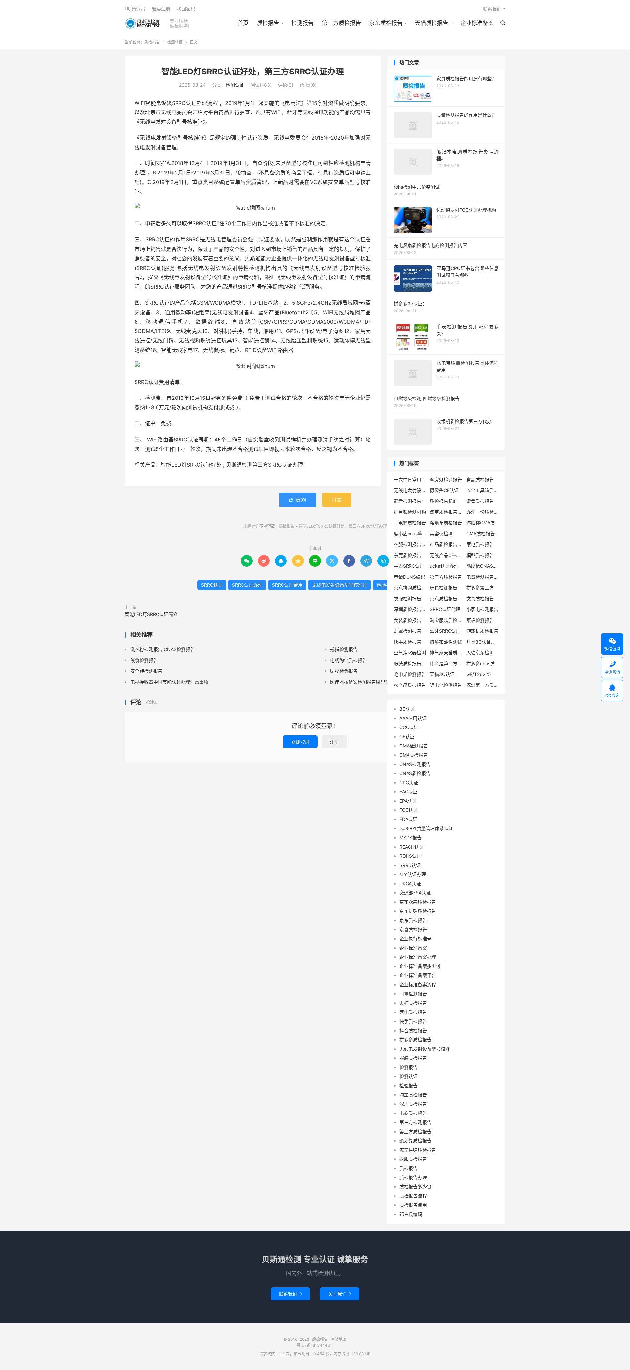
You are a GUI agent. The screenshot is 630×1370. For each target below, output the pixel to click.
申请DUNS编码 (409, 577)
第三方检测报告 (415, 1122)
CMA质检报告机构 (482, 533)
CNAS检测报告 (414, 764)
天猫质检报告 (431, 23)
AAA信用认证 (413, 718)
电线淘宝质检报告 (348, 660)
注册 (334, 742)
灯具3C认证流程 (482, 641)
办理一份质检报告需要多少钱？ (482, 512)
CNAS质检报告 (414, 773)
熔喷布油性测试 (446, 641)
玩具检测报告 (443, 587)
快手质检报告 (407, 641)
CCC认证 (408, 727)
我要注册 (161, 8)
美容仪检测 (441, 533)
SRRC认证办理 (247, 585)
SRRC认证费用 (287, 585)
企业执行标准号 (415, 938)
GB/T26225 (478, 674)
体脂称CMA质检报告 (482, 522)
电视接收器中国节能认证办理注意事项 (169, 682)
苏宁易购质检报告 (417, 1150)
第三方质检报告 (341, 23)
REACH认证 (411, 846)
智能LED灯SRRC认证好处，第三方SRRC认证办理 (252, 71)
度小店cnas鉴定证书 (410, 533)
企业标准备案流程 (417, 984)
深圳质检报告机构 (410, 609)
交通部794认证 (415, 892)
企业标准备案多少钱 (420, 966)
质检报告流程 (413, 1195)
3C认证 (407, 709)
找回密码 (186, 8)
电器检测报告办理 (482, 577)
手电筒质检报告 (410, 522)
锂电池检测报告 (446, 685)
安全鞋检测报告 (146, 671)
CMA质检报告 (413, 755)
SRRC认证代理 (445, 609)
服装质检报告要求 (410, 663)
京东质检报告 (386, 23)
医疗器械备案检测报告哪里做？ (362, 682)
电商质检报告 (413, 1113)
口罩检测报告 (413, 993)
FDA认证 (408, 819)
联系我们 (492, 8)
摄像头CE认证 (444, 490)
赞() (308, 85)
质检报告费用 (413, 1205)
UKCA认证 (410, 883)
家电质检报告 (480, 544)
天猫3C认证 (442, 674)
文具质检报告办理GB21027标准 (482, 598)
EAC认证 (408, 791)
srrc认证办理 (412, 874)
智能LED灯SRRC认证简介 (151, 614)
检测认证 (175, 42)
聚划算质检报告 (415, 1140)
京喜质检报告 (413, 929)
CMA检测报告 (413, 745)
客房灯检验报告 (446, 479)
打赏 (336, 499)
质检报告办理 (413, 1177)
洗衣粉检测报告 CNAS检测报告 (162, 649)
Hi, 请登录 (135, 8)
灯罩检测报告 (407, 631)
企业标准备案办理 (417, 957)
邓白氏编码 (410, 1214)
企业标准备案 (477, 23)
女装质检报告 (407, 620)
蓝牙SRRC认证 (445, 631)
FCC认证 (408, 810)
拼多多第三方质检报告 (482, 587)
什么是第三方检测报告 (446, 663)
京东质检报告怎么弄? (446, 598)
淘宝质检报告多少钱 (446, 512)
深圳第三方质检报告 (482, 685)
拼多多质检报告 (415, 1039)
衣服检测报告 (407, 598)
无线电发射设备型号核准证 (339, 585)
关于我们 (339, 1294)
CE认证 (406, 736)
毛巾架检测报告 (410, 674)
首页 (243, 23)
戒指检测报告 (344, 649)
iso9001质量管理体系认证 (426, 828)
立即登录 (300, 742)
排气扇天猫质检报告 (446, 652)
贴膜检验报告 (344, 671)
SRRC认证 (211, 585)
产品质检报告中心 (446, 544)
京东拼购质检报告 (410, 587)
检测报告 (302, 23)
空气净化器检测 (410, 652)
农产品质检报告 (410, 685)
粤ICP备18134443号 (315, 1345)
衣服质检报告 (413, 1159)
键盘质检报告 (480, 501)
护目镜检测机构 (410, 512)
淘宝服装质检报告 (446, 620)
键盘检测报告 (407, 501)
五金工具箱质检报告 (482, 490)
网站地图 (338, 1339)
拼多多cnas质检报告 (482, 663)
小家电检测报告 (482, 609)
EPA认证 (408, 801)
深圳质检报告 (413, 1104)
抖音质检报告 (413, 1030)
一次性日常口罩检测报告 (410, 479)
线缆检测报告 (144, 660)
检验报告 (386, 585)
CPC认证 (408, 782)
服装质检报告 (413, 1058)
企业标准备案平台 (417, 975)
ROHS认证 (410, 856)
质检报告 (143, 23)
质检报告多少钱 (415, 1186)
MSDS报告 (410, 837)
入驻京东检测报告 (482, 652)
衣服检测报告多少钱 (410, 544)
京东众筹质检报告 (417, 902)
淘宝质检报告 (413, 1094)
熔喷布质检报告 (446, 522)
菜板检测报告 (480, 620)
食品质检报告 (480, 479)
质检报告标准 (443, 501)
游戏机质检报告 (482, 631)
